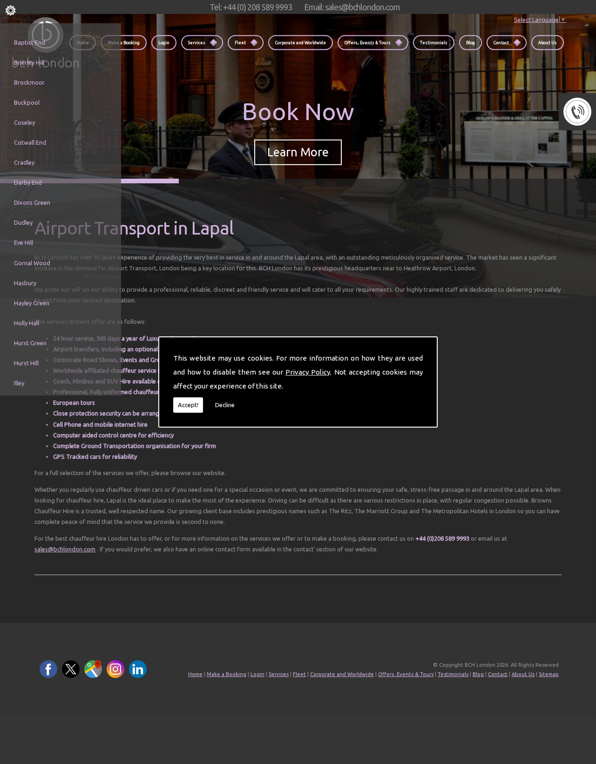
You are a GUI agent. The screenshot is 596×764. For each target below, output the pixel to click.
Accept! (188, 405)
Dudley (23, 222)
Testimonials (433, 42)
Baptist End (29, 42)
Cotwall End (30, 142)
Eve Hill (23, 242)
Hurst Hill (26, 363)
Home (195, 674)
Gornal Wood (32, 263)
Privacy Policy (307, 372)
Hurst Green (30, 343)
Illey (19, 383)
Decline (225, 405)
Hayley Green (31, 303)
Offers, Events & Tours (368, 42)
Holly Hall (26, 323)
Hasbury (25, 283)
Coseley (24, 122)
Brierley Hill (29, 62)
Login (163, 42)
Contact (501, 42)
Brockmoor (29, 82)
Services (196, 42)
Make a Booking (124, 42)
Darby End (28, 182)
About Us (547, 42)
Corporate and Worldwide (300, 42)
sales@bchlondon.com (64, 549)
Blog (470, 42)
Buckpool (27, 102)
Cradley (24, 162)
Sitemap (549, 674)
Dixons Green (32, 202)
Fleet (240, 42)
